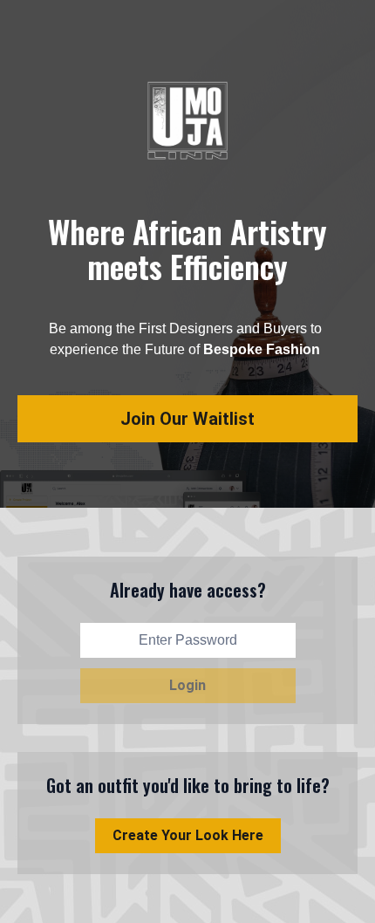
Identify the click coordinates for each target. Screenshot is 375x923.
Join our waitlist (187, 418)
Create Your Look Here (187, 835)
